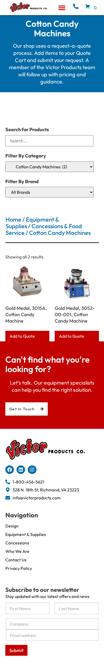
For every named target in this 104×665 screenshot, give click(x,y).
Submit (16, 650)
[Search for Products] (49, 140)
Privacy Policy (18, 568)
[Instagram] (32, 469)
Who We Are (17, 551)
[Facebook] (9, 469)
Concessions (17, 542)
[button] (61, 7)
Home (13, 219)
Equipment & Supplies (25, 534)
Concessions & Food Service (44, 229)
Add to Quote (22, 336)
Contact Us (15, 559)
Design (12, 526)
